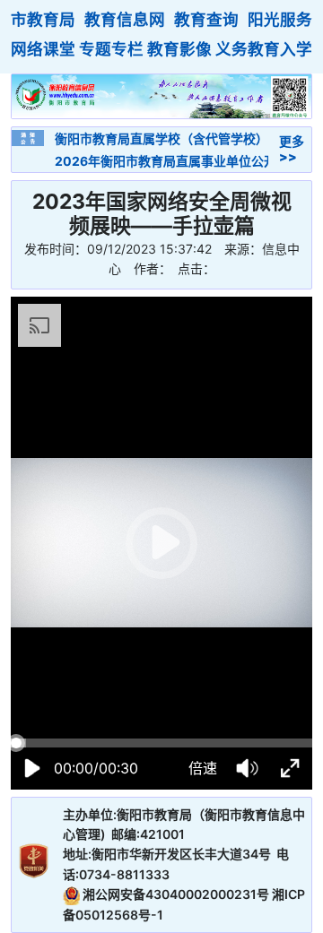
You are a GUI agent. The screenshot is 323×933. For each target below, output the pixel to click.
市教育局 (43, 19)
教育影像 (179, 48)
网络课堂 (43, 48)
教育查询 (206, 19)
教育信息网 (124, 19)
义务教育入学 (263, 48)
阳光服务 (280, 19)
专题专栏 (111, 48)
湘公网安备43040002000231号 (176, 894)
